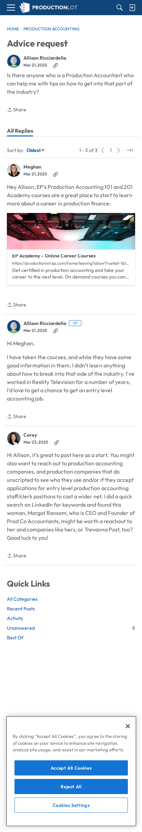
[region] (71, 771)
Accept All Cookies (71, 768)
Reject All (71, 786)
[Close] (127, 726)
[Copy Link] (55, 65)
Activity (15, 618)
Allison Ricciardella (44, 58)
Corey (30, 435)
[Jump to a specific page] (129, 150)
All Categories (22, 599)
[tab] (20, 130)
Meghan (32, 167)
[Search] (119, 7)
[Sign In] (132, 7)
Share (16, 110)
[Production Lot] (48, 7)
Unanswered (71, 628)
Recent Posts (21, 609)
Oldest (34, 150)
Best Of (15, 638)
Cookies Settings (71, 805)
